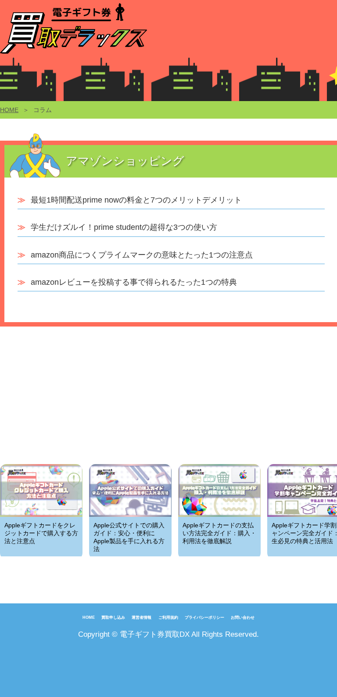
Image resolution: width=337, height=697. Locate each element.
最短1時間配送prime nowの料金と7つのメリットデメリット (136, 200)
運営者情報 (141, 617)
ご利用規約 (168, 617)
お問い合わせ (243, 617)
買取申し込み (113, 617)
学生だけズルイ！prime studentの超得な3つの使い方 (124, 227)
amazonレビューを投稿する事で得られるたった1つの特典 (134, 282)
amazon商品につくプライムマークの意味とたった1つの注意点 (142, 254)
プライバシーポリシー (204, 617)
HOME (9, 109)
